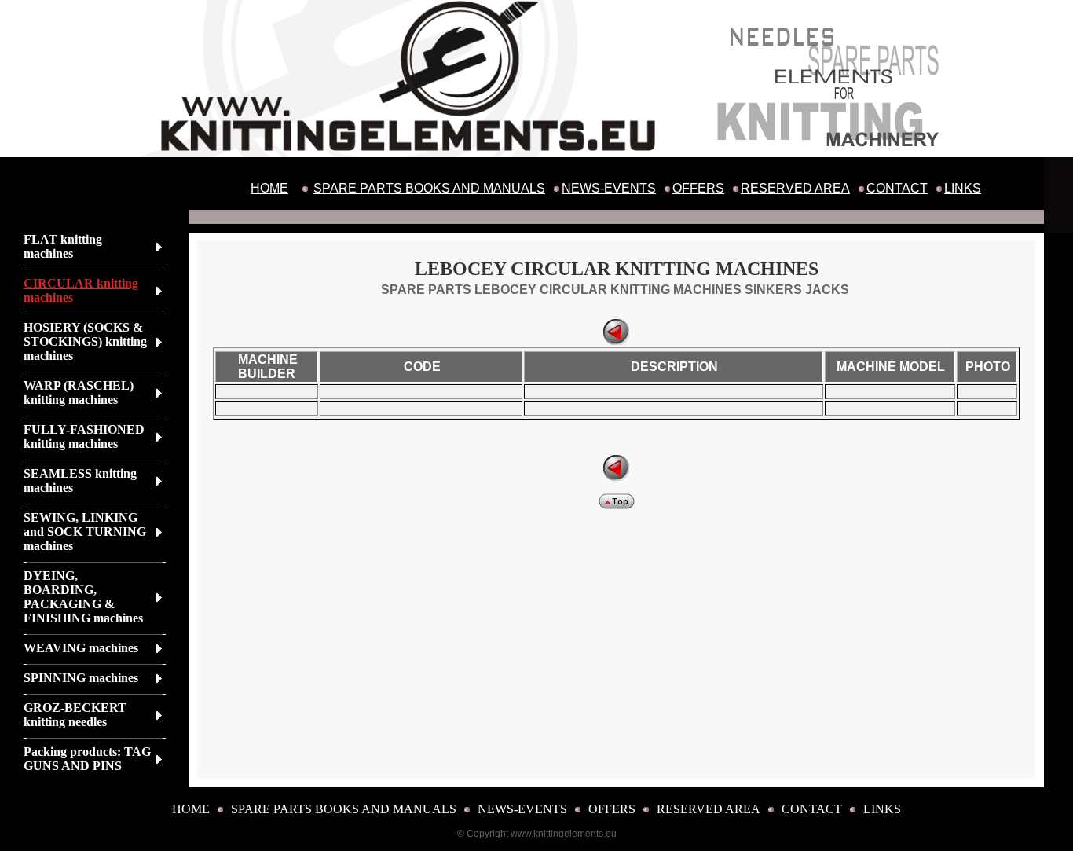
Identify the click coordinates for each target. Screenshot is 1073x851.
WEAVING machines (81, 648)
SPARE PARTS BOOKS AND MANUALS (429, 188)
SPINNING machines (81, 677)
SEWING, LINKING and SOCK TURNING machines (85, 531)
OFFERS (698, 188)
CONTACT (897, 188)
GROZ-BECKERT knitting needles (75, 714)
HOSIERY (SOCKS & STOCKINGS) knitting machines (85, 341)
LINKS (962, 188)
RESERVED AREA (795, 188)
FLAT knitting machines (63, 246)
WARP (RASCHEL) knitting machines (79, 392)
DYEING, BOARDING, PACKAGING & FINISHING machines (83, 597)
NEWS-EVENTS (609, 188)
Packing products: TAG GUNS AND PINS (87, 758)
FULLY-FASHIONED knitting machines (84, 436)
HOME (269, 188)
